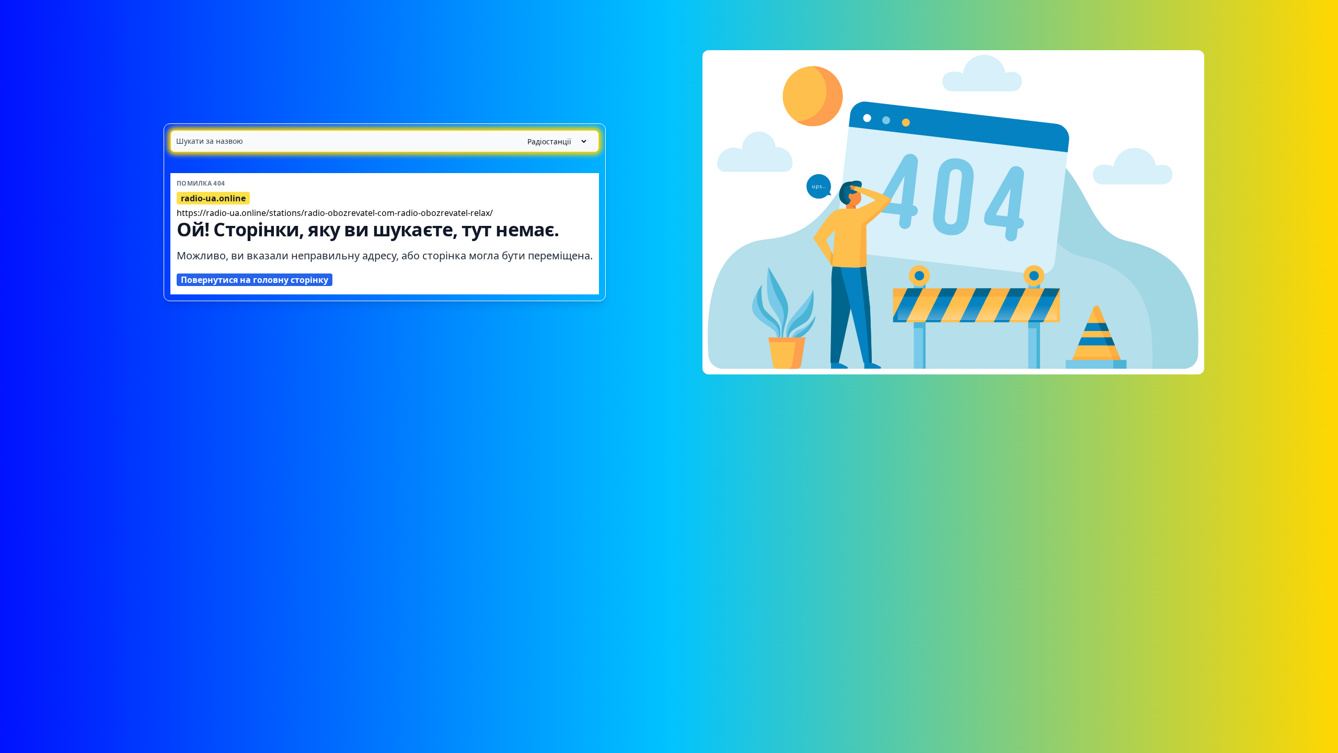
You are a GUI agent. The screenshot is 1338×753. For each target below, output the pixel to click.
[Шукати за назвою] (384, 141)
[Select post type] (553, 141)
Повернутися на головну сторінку (254, 280)
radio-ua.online (213, 198)
